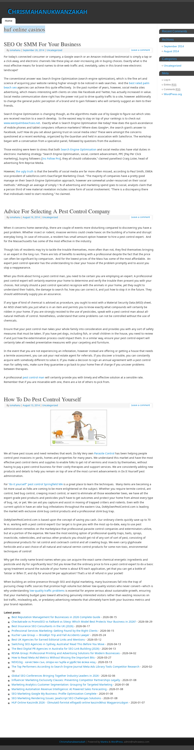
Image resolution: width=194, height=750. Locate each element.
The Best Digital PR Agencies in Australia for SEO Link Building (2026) (55, 648)
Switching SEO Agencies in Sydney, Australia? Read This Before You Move (58, 644)
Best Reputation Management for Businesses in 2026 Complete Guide (56, 617)
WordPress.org (173, 94)
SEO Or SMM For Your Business (42, 44)
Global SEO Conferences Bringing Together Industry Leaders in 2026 (55, 675)
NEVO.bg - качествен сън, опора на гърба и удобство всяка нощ (53, 662)
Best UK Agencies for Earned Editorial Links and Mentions (48, 639)
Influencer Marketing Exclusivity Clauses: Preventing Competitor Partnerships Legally (66, 680)
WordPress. (117, 741)
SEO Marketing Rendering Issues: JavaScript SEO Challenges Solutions (56, 698)
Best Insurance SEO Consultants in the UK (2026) (42, 626)
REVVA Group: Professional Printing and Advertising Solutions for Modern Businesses (66, 653)
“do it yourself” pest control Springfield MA (36, 484)
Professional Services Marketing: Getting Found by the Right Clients (55, 630)
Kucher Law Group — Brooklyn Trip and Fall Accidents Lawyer (50, 635)
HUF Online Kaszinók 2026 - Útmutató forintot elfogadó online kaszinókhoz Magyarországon (70, 702)
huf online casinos (24, 29)
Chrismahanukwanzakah (47, 11)
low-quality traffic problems (47, 590)
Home (8, 20)
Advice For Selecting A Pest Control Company (57, 211)
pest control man (33, 377)
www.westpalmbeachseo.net (22, 123)
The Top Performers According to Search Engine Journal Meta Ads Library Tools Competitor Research (75, 666)
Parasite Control (104, 453)
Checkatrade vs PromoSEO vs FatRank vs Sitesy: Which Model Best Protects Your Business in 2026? (74, 621)
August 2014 (171, 51)
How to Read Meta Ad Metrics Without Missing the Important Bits (53, 657)
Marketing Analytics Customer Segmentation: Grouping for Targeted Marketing (62, 684)
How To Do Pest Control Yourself (42, 399)
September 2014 (174, 46)
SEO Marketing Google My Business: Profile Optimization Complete (54, 693)
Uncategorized (54, 50)
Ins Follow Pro (51, 158)
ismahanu (15, 50)
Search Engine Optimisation (78, 149)
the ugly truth (25, 171)
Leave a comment (140, 50)
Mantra (104, 741)
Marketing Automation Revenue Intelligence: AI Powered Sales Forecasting (59, 689)
